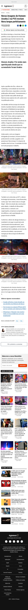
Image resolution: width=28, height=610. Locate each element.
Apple (7, 562)
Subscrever (23, 365)
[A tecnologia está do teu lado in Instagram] (10, 541)
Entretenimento (20, 559)
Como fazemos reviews (7, 593)
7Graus (17, 599)
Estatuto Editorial (7, 586)
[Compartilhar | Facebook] (18, 26)
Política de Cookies (20, 580)
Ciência (20, 556)
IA (7, 569)
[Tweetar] (20, 26)
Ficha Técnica (7, 589)
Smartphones (7, 556)
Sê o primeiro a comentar (14, 344)
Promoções (20, 569)
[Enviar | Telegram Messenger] (26, 26)
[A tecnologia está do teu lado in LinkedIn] (22, 541)
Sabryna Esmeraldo (5, 25)
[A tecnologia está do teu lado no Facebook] (6, 541)
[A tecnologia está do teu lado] (9, 6)
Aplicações (7, 559)
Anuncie (20, 586)
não (21, 321)
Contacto (20, 583)
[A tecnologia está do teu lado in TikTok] (18, 541)
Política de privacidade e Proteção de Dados (7, 578)
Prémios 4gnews (20, 589)
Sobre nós (7, 583)
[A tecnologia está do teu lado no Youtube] (14, 541)
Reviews (20, 562)
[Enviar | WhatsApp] (23, 26)
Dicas (20, 566)
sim (17, 321)
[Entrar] (25, 6)
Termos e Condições (20, 576)
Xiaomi (7, 566)
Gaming (20, 572)
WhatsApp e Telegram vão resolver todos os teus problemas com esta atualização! (13, 313)
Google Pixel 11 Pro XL (17, 9)
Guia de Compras (7, 572)
